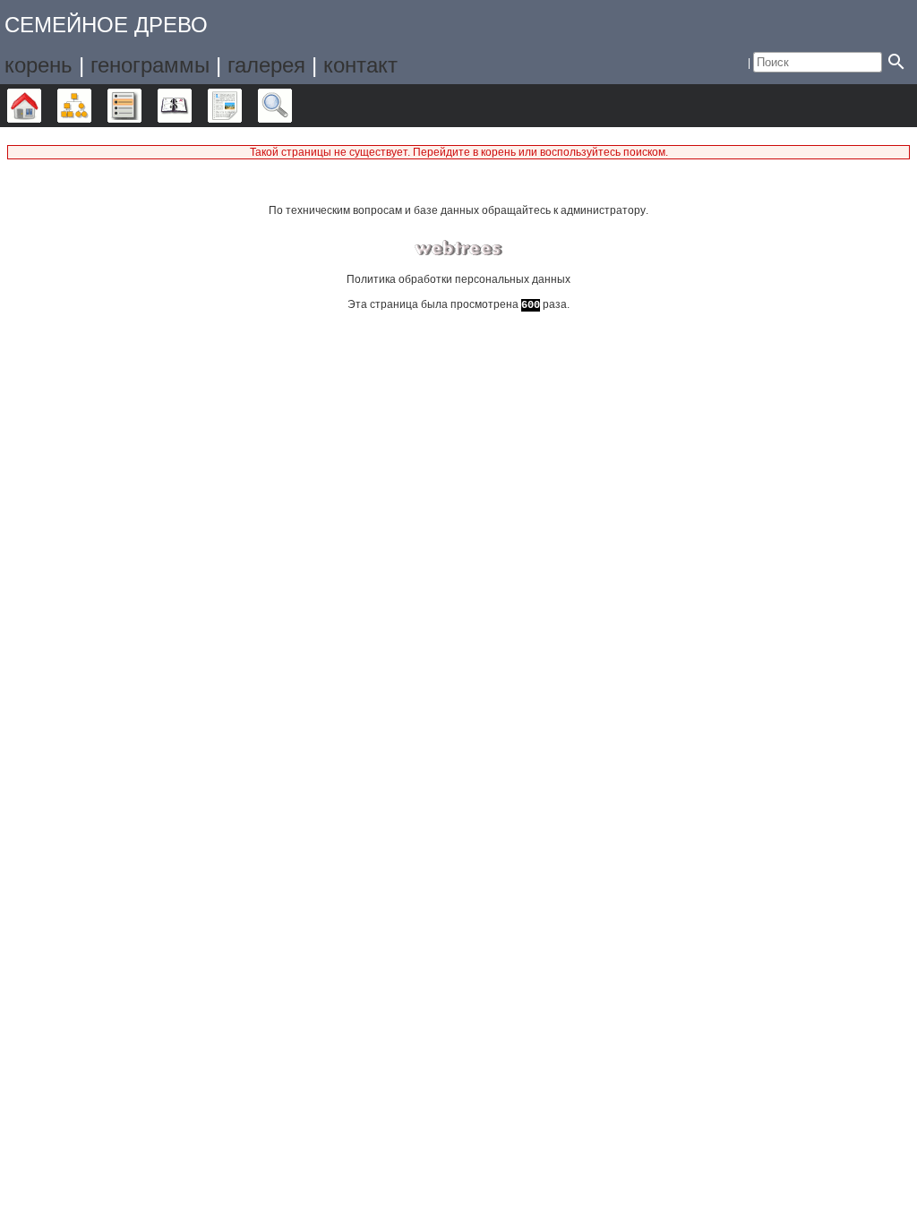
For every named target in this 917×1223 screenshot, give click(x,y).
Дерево (40, 105)
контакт (360, 65)
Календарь (191, 105)
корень (38, 65)
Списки (141, 105)
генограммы (150, 65)
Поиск (291, 105)
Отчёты (241, 105)
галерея (266, 65)
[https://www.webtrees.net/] (458, 248)
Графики (91, 105)
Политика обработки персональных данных (458, 279)
